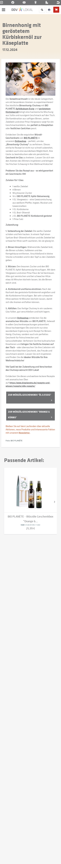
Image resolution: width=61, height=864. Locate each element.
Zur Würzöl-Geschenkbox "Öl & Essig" (30, 394)
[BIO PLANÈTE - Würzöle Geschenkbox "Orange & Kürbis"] (30, 490)
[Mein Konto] (49, 10)
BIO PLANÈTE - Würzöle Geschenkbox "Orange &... (30, 519)
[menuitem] (4, 10)
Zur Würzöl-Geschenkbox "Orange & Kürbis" (29, 414)
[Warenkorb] (56, 10)
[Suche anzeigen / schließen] (42, 10)
